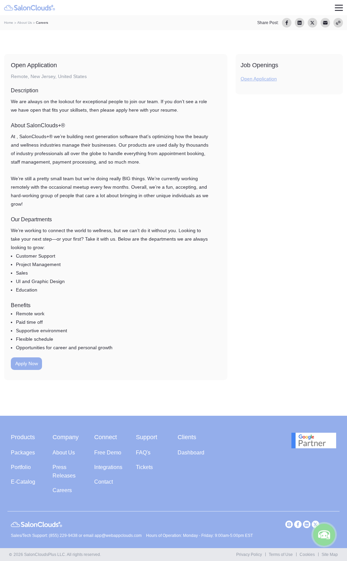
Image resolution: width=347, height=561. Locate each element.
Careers (62, 490)
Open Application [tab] (259, 78)
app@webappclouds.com (118, 535)
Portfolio (21, 467)
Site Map (330, 554)
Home (8, 22)
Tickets (144, 467)
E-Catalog (23, 482)
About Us (24, 22)
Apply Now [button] (26, 363)
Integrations (108, 467)
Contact (103, 482)
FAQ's (143, 452)
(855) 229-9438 (64, 535)
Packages (23, 452)
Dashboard (191, 452)
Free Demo (107, 452)
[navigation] (338, 7)
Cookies (307, 554)
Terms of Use (281, 554)
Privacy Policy (249, 554)
